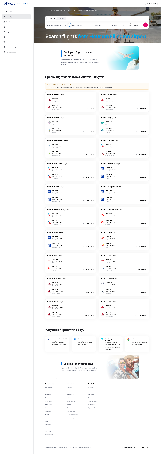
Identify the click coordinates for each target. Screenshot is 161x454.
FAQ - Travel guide (71, 418)
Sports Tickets (49, 434)
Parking (47, 428)
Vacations (48, 394)
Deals (46, 421)
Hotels (47, 408)
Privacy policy (63, 447)
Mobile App (69, 387)
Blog (89, 391)
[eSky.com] (46, 10)
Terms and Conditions (51, 447)
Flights (50, 10)
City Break (48, 391)
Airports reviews (71, 408)
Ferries (47, 418)
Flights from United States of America (62, 10)
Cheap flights (49, 387)
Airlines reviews (71, 401)
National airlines (71, 397)
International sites (129, 447)
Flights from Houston (77, 10)
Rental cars (48, 411)
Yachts (47, 414)
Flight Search (48, 404)
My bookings (91, 404)
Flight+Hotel (48, 401)
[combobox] (57, 25)
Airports (69, 404)
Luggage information (72, 414)
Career (90, 397)
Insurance (48, 424)
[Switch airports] (69, 25)
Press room (91, 394)
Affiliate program (92, 401)
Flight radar (70, 391)
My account (152, 3)
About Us (90, 387)
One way (61, 18)
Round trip (52, 18)
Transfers (48, 431)
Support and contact (93, 408)
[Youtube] (147, 447)
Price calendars (71, 411)
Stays (46, 397)
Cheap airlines (70, 394)
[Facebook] (143, 447)
